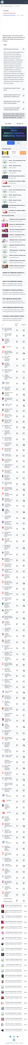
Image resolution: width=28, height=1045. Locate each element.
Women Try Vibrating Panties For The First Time (19, 124)
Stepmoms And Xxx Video (8, 865)
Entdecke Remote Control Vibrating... (8, 560)
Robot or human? (8, 383)
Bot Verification (8, 795)
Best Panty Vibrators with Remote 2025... (8, 860)
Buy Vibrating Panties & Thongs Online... (8, 732)
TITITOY (14, 153)
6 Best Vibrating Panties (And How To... (9, 371)
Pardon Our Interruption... (8, 455)
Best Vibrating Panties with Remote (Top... (8, 450)
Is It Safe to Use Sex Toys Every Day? (8, 399)
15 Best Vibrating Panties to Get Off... (8, 635)
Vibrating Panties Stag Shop (8, 659)
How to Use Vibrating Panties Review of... (8, 825)
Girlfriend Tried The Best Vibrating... (8, 394)
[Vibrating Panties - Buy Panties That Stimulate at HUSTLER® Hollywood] (5, 241)
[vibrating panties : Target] (5, 251)
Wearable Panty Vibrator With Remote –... (8, 588)
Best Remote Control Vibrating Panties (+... (7, 605)
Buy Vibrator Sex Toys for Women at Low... (7, 547)
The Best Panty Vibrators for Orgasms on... (8, 774)
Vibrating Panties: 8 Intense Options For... (8, 553)
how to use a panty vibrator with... (8, 854)
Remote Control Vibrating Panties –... (8, 410)
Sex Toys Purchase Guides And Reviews (7, 819)
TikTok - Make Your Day (15, 165)
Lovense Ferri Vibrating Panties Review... (8, 894)
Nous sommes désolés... (8, 691)
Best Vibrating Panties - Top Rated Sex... (8, 421)
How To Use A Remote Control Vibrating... (8, 416)
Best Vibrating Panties (14, 257)
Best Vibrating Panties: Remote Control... (9, 618)
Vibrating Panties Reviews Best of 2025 (9, 762)
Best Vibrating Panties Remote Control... (8, 353)
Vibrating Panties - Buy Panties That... (8, 751)
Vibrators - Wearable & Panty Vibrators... (7, 703)
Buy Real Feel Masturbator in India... (8, 883)
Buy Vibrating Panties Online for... (8, 779)
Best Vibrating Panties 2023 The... (8, 335)
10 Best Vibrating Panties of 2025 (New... (8, 377)
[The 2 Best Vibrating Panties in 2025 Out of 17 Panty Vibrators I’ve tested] (5, 230)
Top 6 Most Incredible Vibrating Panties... (7, 744)
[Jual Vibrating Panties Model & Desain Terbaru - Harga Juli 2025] (5, 177)
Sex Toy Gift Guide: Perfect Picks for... (8, 877)
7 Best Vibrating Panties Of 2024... (7, 871)
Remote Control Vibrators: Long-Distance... (8, 709)
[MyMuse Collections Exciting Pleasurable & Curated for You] (5, 266)
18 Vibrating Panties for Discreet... (8, 630)
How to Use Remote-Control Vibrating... (8, 686)
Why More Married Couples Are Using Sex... (7, 477)
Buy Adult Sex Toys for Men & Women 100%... (8, 439)
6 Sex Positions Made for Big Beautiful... (8, 461)
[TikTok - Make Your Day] (5, 166)
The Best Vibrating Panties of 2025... (7, 341)
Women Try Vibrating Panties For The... (7, 576)
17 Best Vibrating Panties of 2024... (7, 511)
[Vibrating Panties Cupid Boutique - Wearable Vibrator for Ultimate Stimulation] (5, 220)
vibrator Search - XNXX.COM (9, 756)
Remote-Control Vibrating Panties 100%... (8, 427)
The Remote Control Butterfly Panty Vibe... (8, 534)
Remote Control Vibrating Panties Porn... (8, 837)
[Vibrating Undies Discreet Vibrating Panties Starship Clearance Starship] (5, 261)
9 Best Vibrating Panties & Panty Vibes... (9, 784)
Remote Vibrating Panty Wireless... (8, 494)
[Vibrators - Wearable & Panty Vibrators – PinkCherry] (5, 235)
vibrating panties (8, 6)
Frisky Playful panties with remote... (8, 517)
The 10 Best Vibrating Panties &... (8, 388)
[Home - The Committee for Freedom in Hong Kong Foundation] (5, 161)
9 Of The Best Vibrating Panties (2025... (8, 523)
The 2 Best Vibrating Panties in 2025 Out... (8, 540)
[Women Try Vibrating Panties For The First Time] (5, 225)
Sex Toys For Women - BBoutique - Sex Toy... (8, 647)
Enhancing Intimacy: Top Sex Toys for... (8, 697)
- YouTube (17, 6)
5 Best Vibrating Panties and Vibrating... (9, 466)
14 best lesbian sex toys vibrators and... (8, 571)
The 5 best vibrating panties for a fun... (8, 432)
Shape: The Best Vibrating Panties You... (9, 681)
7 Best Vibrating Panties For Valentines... (9, 715)
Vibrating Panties (12, 162)
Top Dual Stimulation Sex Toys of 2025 (8, 500)
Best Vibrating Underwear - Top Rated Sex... (8, 471)
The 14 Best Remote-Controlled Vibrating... (7, 358)
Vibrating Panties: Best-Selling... (8, 720)
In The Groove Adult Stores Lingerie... (8, 444)
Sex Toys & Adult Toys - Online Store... (8, 670)
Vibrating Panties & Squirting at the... (8, 623)
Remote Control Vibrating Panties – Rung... (8, 611)
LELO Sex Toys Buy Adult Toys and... (8, 330)
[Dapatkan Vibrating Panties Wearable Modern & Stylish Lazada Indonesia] (5, 246)
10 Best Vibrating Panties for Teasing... (7, 726)
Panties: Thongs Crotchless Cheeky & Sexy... (8, 653)
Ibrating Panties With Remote (16, 221)
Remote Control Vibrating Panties (16, 262)
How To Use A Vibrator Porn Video (8, 599)
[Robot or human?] (5, 256)
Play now (22, 153)
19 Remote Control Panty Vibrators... (8, 505)
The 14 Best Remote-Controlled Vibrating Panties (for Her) (8, 124)
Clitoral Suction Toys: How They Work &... (8, 528)
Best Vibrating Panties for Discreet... (8, 790)
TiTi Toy (14, 152)
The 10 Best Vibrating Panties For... (8, 642)
